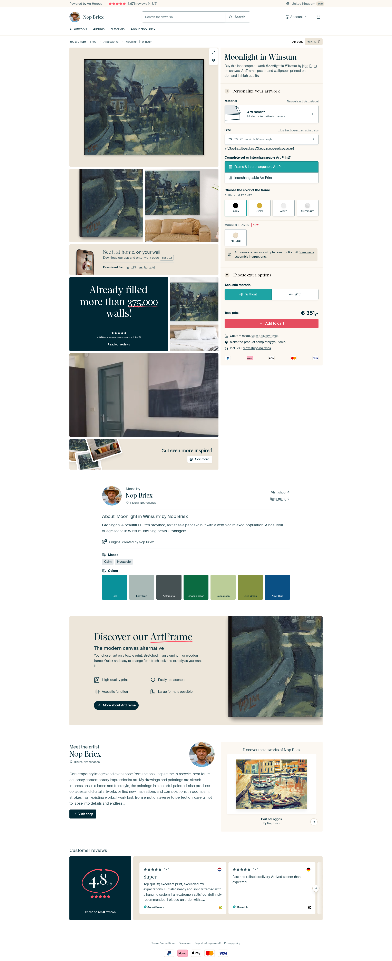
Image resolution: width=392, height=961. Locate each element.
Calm (107, 562)
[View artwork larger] (213, 52)
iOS (133, 267)
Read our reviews (119, 344)
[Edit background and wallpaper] (213, 60)
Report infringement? (208, 943)
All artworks (78, 29)
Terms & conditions (163, 943)
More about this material (302, 101)
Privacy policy (232, 943)
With (298, 294)
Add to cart (274, 323)
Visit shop (278, 492)
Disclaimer (185, 943)
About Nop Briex (143, 29)
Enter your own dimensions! (261, 148)
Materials (118, 29)
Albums (99, 29)
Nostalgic (124, 562)
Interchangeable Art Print (253, 178)
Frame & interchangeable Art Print (259, 167)
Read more (278, 499)
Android (149, 267)
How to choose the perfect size (298, 130)
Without (251, 294)
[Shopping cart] (318, 17)
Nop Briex (93, 17)
